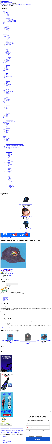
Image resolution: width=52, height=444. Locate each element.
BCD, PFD (8, 37)
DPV (4, 70)
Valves (7, 139)
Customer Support (23, 4)
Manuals (7, 26)
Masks (4, 104)
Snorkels (5, 129)
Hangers (7, 89)
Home (2, 4)
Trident (9, 275)
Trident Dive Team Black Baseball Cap (28, 341)
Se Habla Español (13, 432)
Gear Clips (8, 85)
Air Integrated (11, 55)
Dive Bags (5, 62)
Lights (4, 102)
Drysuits (9, 187)
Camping (5, 34)
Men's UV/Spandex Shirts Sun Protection (14, 142)
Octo (7, 125)
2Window (8, 106)
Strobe (7, 31)
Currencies (17, 4)
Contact (18, 432)
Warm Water (8, 171)
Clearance (5, 36)
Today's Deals (6, 4)
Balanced (7, 123)
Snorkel (7, 15)
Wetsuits (4, 146)
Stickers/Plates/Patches (10, 95)
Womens (10, 149)
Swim (7, 50)
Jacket (7, 12)
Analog (7, 59)
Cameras (5, 27)
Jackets (7, 47)
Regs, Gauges (8, 44)
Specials (4, 136)
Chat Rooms (8, 441)
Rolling (7, 63)
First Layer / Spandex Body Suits (12, 147)
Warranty (14, 430)
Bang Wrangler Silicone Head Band (26, 216)
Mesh (7, 68)
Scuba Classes (15, 428)
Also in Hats (5, 299)
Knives (4, 101)
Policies (7, 428)
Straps (9, 112)
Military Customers (22, 428)
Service (17, 430)
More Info (26, 219)
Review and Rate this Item (6, 327)
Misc (7, 41)
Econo (7, 124)
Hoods (9, 158)
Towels (7, 51)
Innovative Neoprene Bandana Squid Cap (26, 228)
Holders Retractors (12, 20)
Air (8, 54)
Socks (9, 179)
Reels (7, 79)
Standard (7, 130)
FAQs (11, 428)
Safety (7, 87)
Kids (9, 155)
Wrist (9, 58)
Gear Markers (8, 84)
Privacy (7, 430)
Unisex (9, 150)
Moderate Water (9, 152)
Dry (6, 67)
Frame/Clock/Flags (9, 91)
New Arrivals (5, 116)
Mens (9, 148)
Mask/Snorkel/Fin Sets (10, 121)
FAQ (4, 300)
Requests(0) (5, 442)
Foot (6, 74)
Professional (8, 81)
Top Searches (12, 4)
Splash (7, 132)
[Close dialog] (50, 411)
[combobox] (28, 427)
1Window (8, 105)
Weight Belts (10, 19)
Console (9, 57)
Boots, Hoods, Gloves (10, 43)
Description (5, 297)
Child (7, 75)
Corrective (8, 113)
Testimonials (3, 430)
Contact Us (29, 4)
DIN (6, 126)
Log (6, 25)
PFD (6, 16)
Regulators (5, 122)
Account (5, 2)
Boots (9, 156)
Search (4, 428)
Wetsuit (7, 38)
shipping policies (11, 293)
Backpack (8, 65)
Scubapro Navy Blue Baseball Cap (26, 204)
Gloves (9, 157)
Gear (4, 77)
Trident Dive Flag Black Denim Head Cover (10, 340)
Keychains (8, 93)
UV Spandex (5, 141)
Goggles (7, 114)
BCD (4, 11)
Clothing (5, 45)
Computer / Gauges (7, 52)
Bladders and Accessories (11, 21)
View (4, 440)
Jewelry (7, 92)
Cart (11, 2)
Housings (7, 29)
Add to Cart (26, 207)
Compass (7, 61)
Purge (7, 115)
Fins (4, 71)
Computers (8, 53)
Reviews (5, 298)
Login (2, 2)
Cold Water (8, 162)
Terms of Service (39, 436)
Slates (7, 83)
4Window (8, 108)
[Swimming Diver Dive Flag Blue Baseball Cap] (13, 268)
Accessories (8, 18)
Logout (7, 438)
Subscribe (38, 439)
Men (11, 170)
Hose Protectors (9, 86)
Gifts (4, 90)
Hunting (4, 98)
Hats (6, 46)
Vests (9, 160)
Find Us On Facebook (5, 432)
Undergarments (11, 186)
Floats (7, 82)
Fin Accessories (9, 76)
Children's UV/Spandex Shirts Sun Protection (15, 145)
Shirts (7, 49)
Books (4, 23)
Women (7, 14)
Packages (7, 30)
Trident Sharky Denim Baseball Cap (44, 340)
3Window (8, 107)
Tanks (4, 137)
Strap (7, 73)
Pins (6, 94)
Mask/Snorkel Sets (9, 120)
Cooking (7, 35)
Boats (4, 22)
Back (7, 13)
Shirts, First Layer (9, 42)
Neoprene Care (11, 191)
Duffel (7, 66)
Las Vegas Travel (22, 430)
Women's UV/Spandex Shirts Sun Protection (14, 144)
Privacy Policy (31, 436)
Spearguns (8, 99)
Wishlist (8, 2)
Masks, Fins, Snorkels (10, 39)
